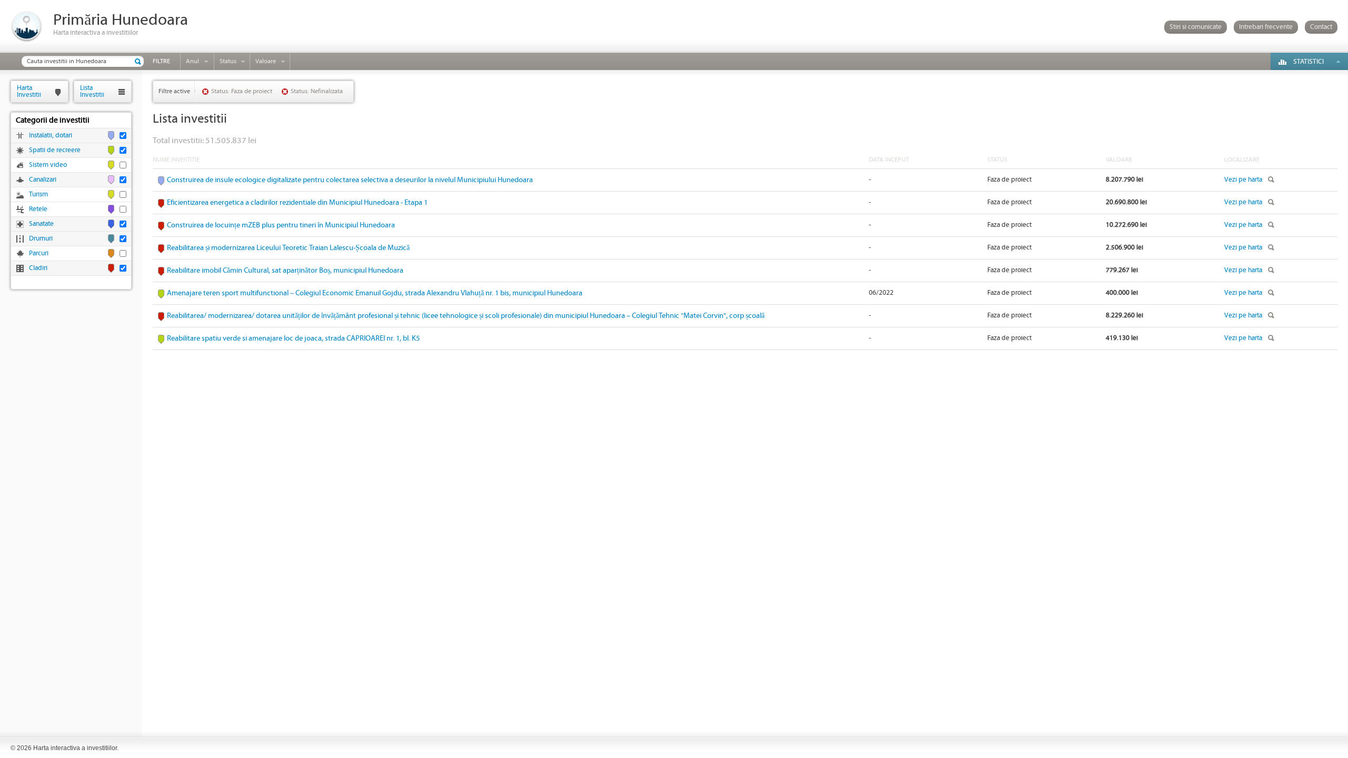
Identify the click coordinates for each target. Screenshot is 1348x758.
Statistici (1308, 62)
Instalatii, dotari (50, 135)
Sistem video (48, 165)
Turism (38, 194)
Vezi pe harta (1243, 179)
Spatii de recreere (55, 150)
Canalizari (42, 180)
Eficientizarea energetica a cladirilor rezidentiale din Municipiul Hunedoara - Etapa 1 (297, 202)
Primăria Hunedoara (120, 20)
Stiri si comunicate (1195, 27)
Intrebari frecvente (1266, 27)
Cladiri (38, 268)
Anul (192, 61)
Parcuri (38, 253)
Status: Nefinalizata (317, 91)
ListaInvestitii (92, 91)
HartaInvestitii (29, 91)
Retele (38, 209)
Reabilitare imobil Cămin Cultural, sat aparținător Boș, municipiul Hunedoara (285, 270)
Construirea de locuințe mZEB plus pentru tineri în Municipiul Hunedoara (281, 225)
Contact (1321, 27)
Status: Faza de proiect (241, 91)
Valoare (265, 61)
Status (228, 61)
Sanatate (41, 224)
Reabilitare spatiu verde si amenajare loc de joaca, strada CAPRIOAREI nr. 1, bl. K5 (293, 338)
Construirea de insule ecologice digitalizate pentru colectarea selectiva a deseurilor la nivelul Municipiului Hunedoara (350, 180)
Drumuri (41, 239)
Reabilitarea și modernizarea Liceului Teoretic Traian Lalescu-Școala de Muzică (288, 248)
